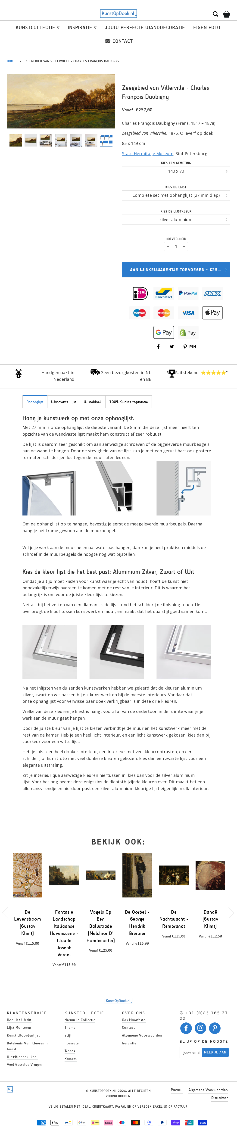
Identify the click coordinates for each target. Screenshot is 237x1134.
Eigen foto (206, 27)
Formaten (73, 1043)
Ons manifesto (134, 1020)
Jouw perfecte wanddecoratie (145, 27)
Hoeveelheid (176, 239)
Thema (70, 1027)
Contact (128, 1027)
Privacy (177, 1089)
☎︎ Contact (118, 41)
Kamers (71, 1058)
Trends (70, 1051)
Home (11, 61)
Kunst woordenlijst (23, 1035)
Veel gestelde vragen (24, 1064)
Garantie (129, 1043)
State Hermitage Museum (147, 153)
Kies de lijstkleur (176, 211)
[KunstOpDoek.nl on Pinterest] (215, 1029)
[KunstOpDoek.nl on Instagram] (200, 1029)
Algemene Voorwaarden (208, 1089)
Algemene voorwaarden (142, 1035)
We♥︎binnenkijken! (22, 1057)
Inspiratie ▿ (82, 27)
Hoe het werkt (19, 1020)
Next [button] (106, 102)
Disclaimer (219, 1097)
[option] (61, 101)
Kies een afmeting (176, 163)
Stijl (68, 1035)
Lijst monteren (19, 1027)
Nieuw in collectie (80, 1020)
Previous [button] (15, 102)
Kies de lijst (176, 187)
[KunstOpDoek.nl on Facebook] (186, 1029)
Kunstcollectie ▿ (38, 27)
